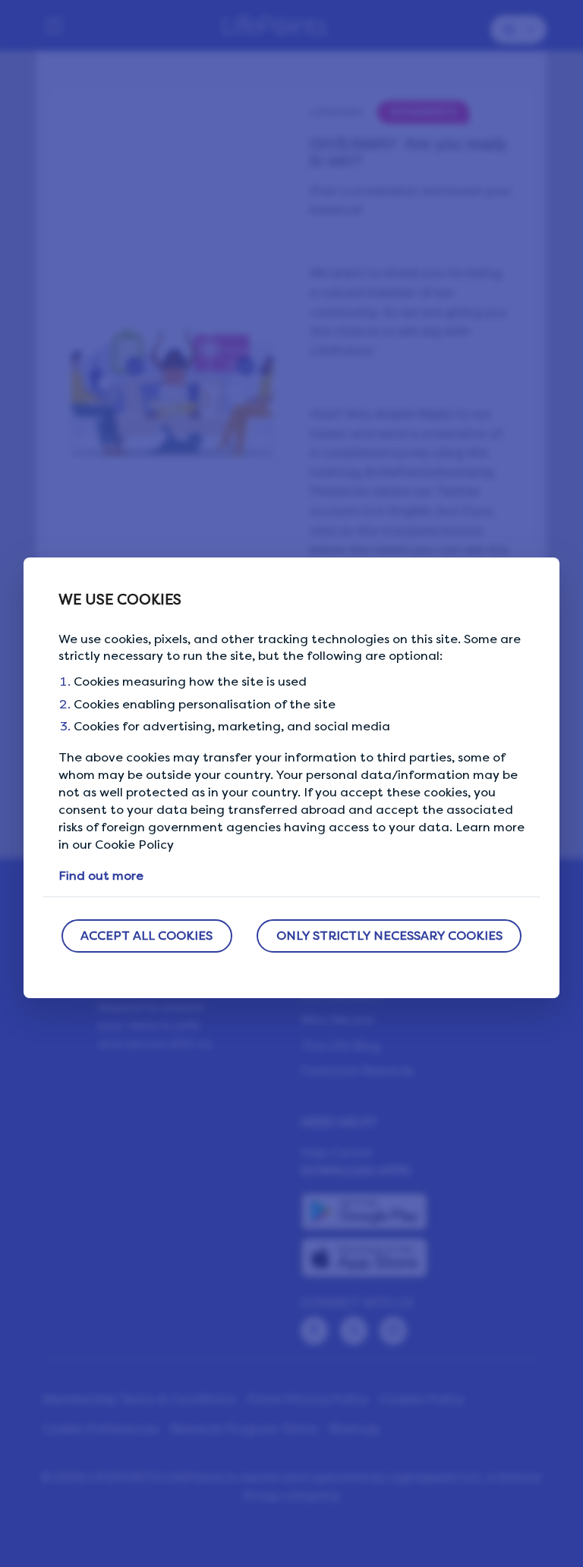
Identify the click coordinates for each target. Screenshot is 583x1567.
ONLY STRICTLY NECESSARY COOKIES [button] (389, 935)
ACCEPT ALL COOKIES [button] (146, 935)
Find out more (100, 875)
